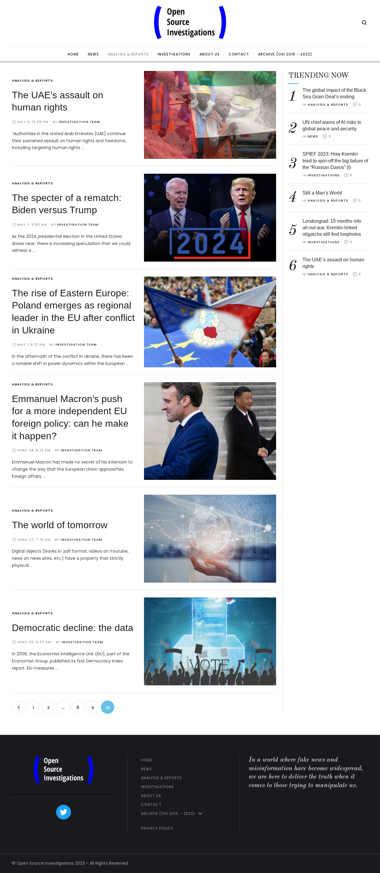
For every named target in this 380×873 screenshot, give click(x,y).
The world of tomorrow (59, 525)
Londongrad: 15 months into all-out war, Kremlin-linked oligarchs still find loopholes (332, 228)
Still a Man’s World (322, 192)
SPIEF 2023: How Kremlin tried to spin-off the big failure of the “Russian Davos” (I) (335, 160)
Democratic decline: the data (72, 627)
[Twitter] (63, 812)
